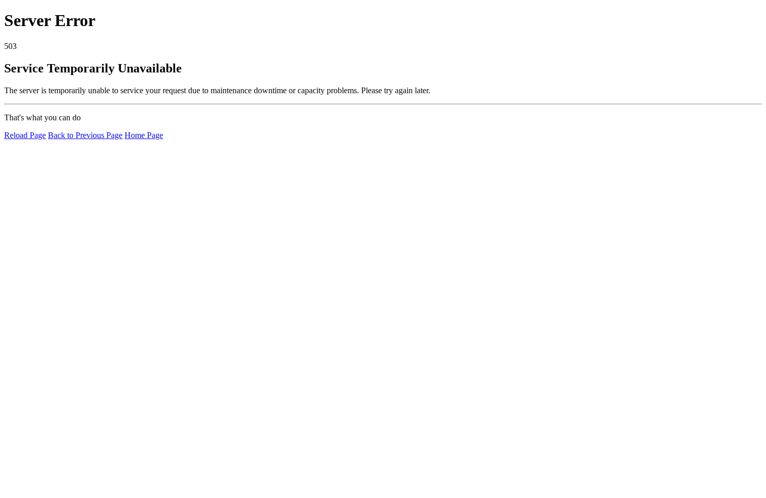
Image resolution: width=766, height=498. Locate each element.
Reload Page (25, 135)
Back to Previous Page (85, 135)
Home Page (144, 135)
